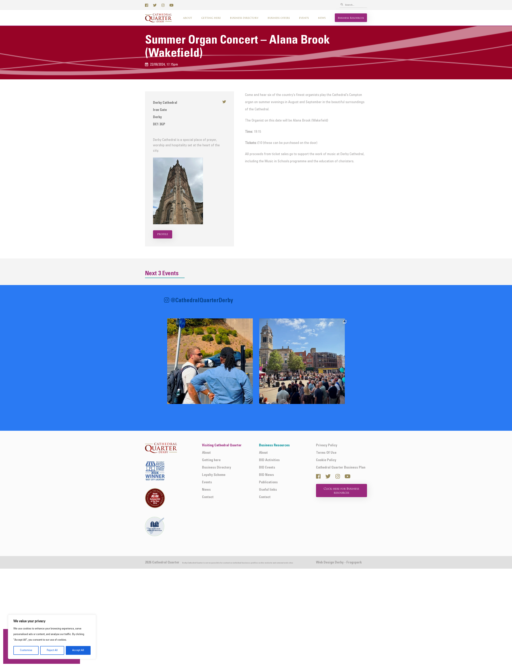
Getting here (211, 18)
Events (304, 18)
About (187, 18)
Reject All (52, 650)
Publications (268, 482)
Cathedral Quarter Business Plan (340, 467)
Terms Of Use (326, 453)
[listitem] (210, 361)
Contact (208, 497)
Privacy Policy (326, 445)
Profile (162, 234)
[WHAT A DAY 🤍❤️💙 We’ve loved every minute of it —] (302, 361)
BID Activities (269, 460)
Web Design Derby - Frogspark (339, 562)
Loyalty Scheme (213, 475)
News (322, 18)
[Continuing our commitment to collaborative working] (210, 361)
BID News (266, 475)
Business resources (351, 18)
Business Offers (279, 18)
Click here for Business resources (341, 491)
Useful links (268, 490)
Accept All (78, 650)
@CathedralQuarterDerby (202, 301)
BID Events (267, 467)
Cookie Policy (326, 460)
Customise (26, 650)
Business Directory (244, 18)
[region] (52, 637)
